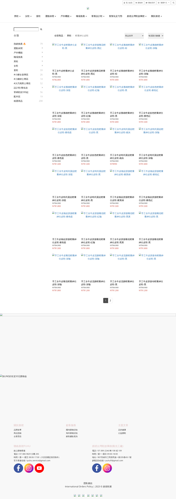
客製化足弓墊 (115, 16)
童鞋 (38, 16)
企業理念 (17, 436)
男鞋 (16, 16)
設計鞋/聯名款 (21, 87)
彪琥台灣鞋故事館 (136, 16)
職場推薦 (80, 16)
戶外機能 (65, 16)
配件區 (17, 96)
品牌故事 (17, 429)
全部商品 (58, 35)
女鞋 (27, 16)
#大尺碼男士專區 (22, 83)
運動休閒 (50, 16)
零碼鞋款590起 (21, 92)
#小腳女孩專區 (21, 74)
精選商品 (18, 100)
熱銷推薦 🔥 (20, 43)
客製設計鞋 (97, 16)
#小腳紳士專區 (21, 78)
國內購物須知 (72, 429)
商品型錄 (17, 433)
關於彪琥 (155, 16)
